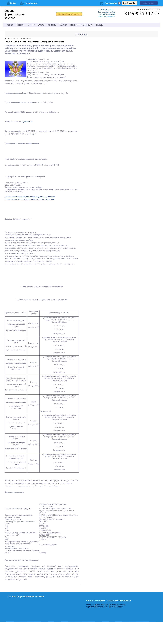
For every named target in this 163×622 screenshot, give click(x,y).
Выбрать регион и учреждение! (69, 14)
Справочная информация (81, 25)
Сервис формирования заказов (14, 14)
